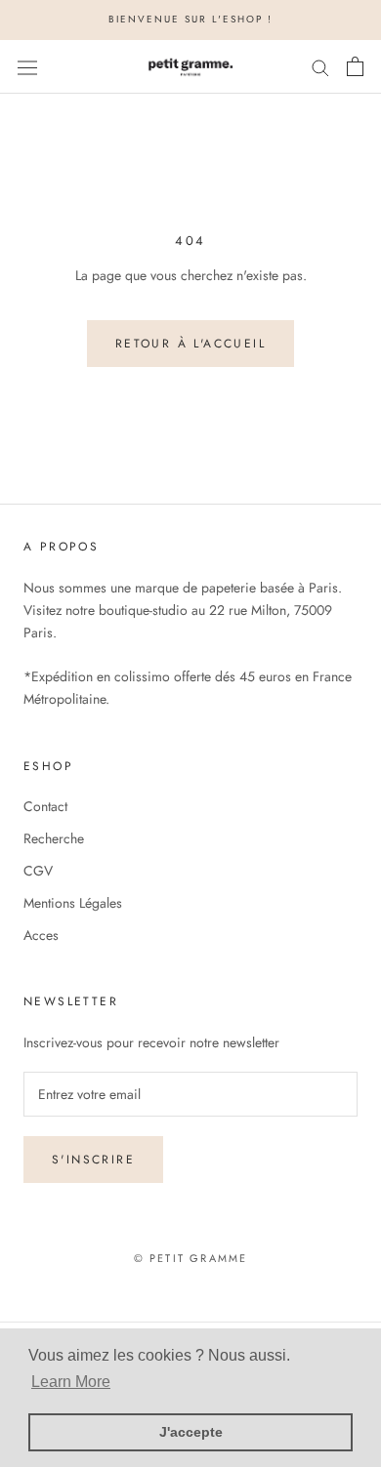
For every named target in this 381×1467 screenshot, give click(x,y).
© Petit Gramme (191, 1258)
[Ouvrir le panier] (355, 66)
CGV (38, 870)
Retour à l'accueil (190, 343)
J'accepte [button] (191, 1432)
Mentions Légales (72, 903)
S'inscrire (93, 1159)
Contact (45, 806)
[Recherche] (320, 67)
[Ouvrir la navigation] (27, 66)
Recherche (53, 838)
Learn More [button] (70, 1381)
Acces (41, 935)
